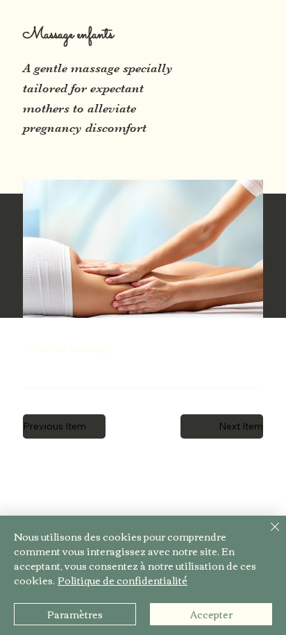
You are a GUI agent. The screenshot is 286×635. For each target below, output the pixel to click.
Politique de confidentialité (122, 580)
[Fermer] (266, 535)
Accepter (211, 614)
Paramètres (75, 614)
